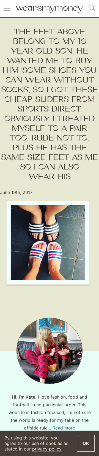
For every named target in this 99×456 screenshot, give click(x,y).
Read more (64, 428)
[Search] (92, 8)
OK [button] (85, 443)
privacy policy (47, 449)
